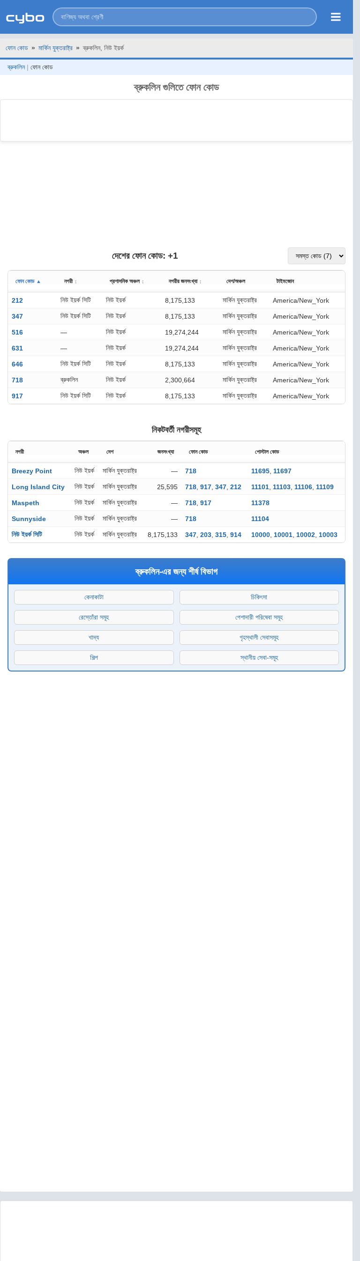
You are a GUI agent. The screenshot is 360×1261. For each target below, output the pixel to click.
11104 (260, 518)
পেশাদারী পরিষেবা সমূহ (259, 617)
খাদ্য (94, 637)
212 (17, 300)
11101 (260, 487)
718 (17, 380)
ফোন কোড (17, 48)
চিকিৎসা (259, 597)
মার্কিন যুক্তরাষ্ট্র (55, 48)
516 (17, 332)
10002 (305, 534)
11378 (260, 503)
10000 (260, 534)
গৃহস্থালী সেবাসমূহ (259, 637)
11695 (260, 471)
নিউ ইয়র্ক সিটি (27, 534)
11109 (325, 487)
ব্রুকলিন (16, 67)
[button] (184, 16)
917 (17, 396)
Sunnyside (29, 518)
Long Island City (38, 487)
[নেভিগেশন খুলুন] (335, 17)
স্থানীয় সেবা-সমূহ (259, 657)
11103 (282, 487)
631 (17, 348)
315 (220, 534)
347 (17, 316)
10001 (283, 534)
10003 (328, 534)
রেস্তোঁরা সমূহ (94, 617)
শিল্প (94, 657)
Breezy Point (32, 471)
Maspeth (25, 503)
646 (17, 364)
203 (205, 534)
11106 (303, 487)
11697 (282, 471)
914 (235, 534)
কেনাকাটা (94, 597)
